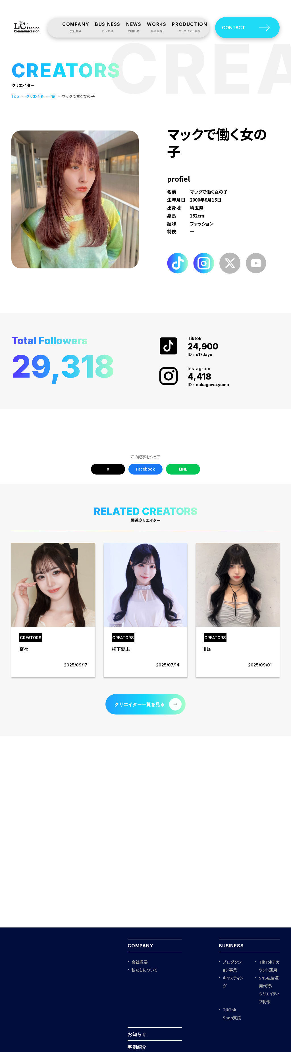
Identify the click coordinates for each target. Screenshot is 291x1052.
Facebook (145, 469)
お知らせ (137, 1034)
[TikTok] (177, 272)
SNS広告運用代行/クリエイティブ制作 (269, 990)
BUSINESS (231, 946)
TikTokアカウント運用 (269, 966)
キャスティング (233, 982)
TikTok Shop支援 (232, 1013)
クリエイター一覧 (40, 96)
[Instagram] (203, 272)
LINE (183, 469)
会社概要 (139, 962)
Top (15, 96)
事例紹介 (137, 1047)
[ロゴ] (26, 34)
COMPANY (140, 946)
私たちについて (144, 970)
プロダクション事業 (232, 966)
